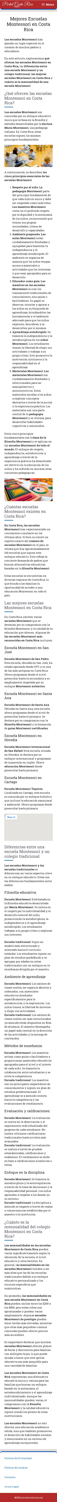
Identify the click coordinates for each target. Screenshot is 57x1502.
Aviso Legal (11, 1486)
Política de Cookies (16, 1467)
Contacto (9, 1477)
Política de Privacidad (18, 1458)
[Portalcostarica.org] (17, 4)
